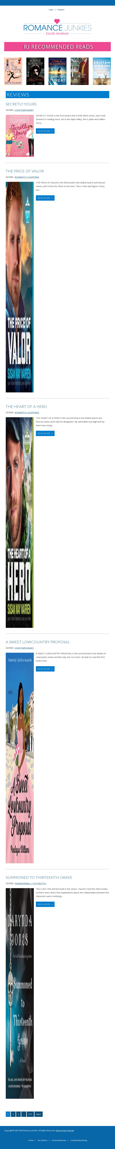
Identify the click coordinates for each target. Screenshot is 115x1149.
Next (38, 1114)
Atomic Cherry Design (65, 1130)
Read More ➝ (45, 131)
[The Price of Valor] (20, 287)
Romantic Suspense (27, 177)
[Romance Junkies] (57, 26)
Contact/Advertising (78, 1140)
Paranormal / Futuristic (30, 883)
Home (31, 1140)
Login (51, 9)
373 (30, 1114)
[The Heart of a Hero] (20, 522)
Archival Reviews (59, 1140)
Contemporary (24, 110)
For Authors (43, 1140)
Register (61, 9)
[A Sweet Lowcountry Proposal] (20, 758)
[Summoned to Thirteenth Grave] (20, 993)
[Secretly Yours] (20, 136)
